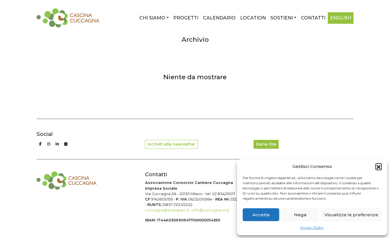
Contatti (313, 18)
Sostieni (281, 18)
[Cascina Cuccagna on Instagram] (49, 144)
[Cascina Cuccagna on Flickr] (66, 144)
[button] (378, 166)
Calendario (219, 18)
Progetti (185, 18)
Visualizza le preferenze (351, 214)
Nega (300, 214)
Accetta (261, 214)
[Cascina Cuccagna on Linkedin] (57, 144)
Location (253, 18)
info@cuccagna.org (210, 210)
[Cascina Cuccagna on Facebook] (40, 144)
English (340, 18)
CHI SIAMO (152, 18)
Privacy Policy (312, 227)
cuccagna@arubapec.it (167, 210)
